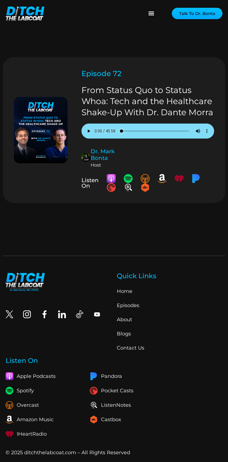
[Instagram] (27, 314)
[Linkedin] (62, 314)
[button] (151, 13)
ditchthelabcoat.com (50, 453)
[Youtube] (97, 314)
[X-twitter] (9, 314)
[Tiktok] (79, 314)
